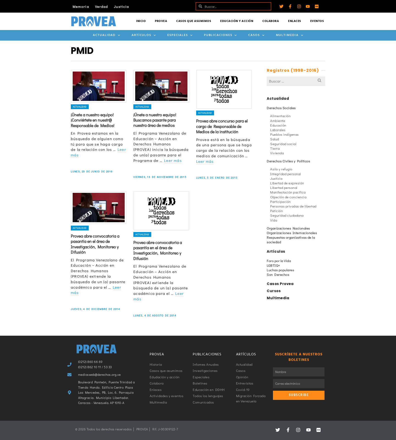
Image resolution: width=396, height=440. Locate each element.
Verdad (101, 6)
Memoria (81, 6)
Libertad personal (283, 187)
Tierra (275, 148)
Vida (273, 220)
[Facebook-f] (290, 6)
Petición (276, 210)
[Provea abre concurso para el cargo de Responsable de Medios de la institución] (224, 89)
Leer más (173, 160)
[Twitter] (281, 6)
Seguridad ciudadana (287, 215)
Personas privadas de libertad (293, 206)
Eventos (317, 21)
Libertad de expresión (287, 183)
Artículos (141, 35)
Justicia (121, 6)
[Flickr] (317, 6)
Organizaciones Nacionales (288, 228)
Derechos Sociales (281, 107)
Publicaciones (218, 35)
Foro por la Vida (279, 260)
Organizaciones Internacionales (292, 232)
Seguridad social (283, 143)
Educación (278, 125)
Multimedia (287, 35)
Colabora (270, 21)
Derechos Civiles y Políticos (288, 161)
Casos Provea (280, 283)
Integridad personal (285, 174)
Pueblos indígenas (284, 134)
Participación (280, 201)
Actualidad (104, 35)
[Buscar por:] (296, 81)
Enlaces (294, 21)
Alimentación (280, 115)
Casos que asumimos (193, 21)
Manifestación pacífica (287, 192)
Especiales (177, 35)
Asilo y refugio (281, 169)
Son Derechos (278, 274)
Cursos (274, 290)
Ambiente (277, 120)
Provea (161, 21)
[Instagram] (299, 6)
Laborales (278, 129)
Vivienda (277, 153)
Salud (274, 139)
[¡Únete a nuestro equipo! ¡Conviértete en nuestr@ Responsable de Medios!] (98, 86)
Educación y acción (236, 21)
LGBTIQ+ (273, 265)
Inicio (141, 21)
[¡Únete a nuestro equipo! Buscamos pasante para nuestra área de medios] (161, 86)
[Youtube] (308, 6)
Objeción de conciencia (288, 197)
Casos (254, 35)
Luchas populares (280, 270)
